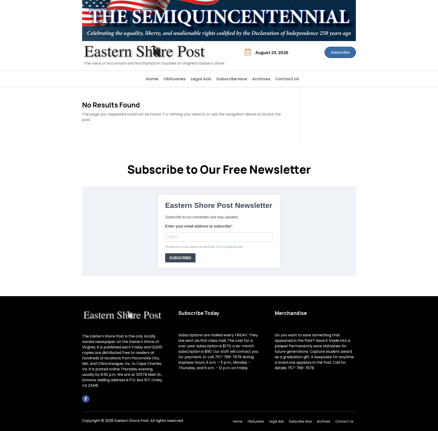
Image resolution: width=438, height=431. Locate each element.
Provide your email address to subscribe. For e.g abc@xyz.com (204, 246)
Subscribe (340, 52)
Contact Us (287, 79)
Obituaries (174, 79)
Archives (261, 79)
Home (152, 79)
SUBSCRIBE (180, 258)
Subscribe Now (231, 79)
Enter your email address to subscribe (198, 226)
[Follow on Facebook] (85, 398)
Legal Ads (201, 79)
